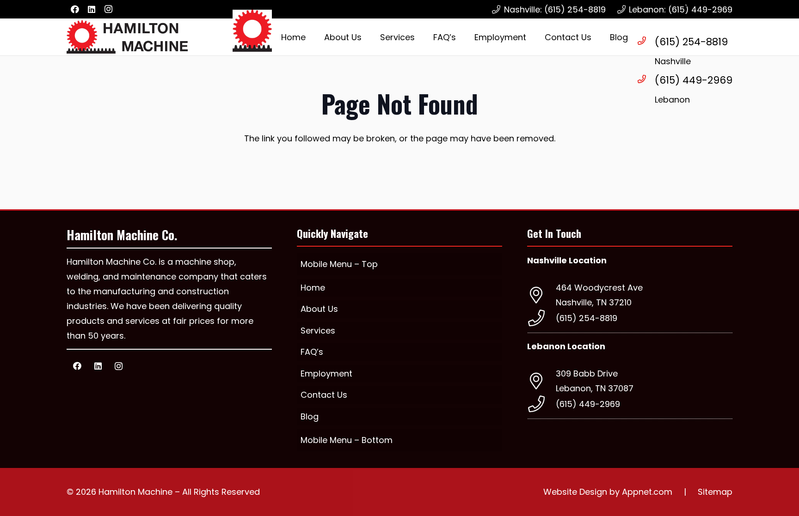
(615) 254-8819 (691, 42)
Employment (326, 373)
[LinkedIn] (91, 9)
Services (318, 330)
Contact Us (324, 395)
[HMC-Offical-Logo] (127, 37)
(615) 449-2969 (693, 80)
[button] (422, 37)
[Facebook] (75, 9)
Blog (310, 416)
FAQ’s (312, 352)
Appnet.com (647, 492)
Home (313, 287)
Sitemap (715, 492)
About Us (319, 309)
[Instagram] (108, 9)
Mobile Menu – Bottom (347, 440)
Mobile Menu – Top (339, 264)
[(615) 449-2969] (646, 79)
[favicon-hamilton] (252, 31)
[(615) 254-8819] (646, 40)
